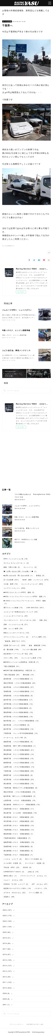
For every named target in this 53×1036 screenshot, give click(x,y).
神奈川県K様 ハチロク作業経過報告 (19, 683)
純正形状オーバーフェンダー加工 (18, 654)
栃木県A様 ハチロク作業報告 (17, 725)
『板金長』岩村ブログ (15, 641)
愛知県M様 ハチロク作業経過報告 (18, 712)
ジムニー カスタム (13, 880)
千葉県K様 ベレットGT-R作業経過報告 (21, 733)
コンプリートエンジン (15, 588)
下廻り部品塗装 (11, 674)
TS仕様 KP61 (11, 867)
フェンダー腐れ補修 (32, 649)
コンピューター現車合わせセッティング (21, 612)
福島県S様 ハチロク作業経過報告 (18, 741)
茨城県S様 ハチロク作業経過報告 (19, 691)
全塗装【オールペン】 (15, 645)
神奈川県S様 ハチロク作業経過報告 (19, 792)
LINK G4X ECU (35, 607)
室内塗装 (28, 674)
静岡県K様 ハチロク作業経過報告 (19, 762)
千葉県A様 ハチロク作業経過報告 (19, 771)
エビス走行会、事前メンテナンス (16, 350)
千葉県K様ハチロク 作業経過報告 (18, 855)
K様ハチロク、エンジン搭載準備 (16, 330)
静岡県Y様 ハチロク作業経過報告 (18, 775)
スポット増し (11, 658)
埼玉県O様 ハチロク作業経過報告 (19, 779)
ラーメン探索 (35, 892)
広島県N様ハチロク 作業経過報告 (19, 809)
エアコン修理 (39, 637)
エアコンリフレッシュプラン (16, 637)
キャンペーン (30, 567)
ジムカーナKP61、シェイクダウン (17, 310)
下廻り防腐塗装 (11, 666)
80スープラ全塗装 (33, 859)
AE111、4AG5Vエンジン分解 (26, 539)
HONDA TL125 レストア (16, 884)
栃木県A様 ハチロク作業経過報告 (19, 687)
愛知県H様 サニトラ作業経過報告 (19, 754)
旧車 (43, 620)
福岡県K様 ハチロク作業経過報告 (18, 708)
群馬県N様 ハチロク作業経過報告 (18, 695)
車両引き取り (10, 876)
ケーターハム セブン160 (15, 737)
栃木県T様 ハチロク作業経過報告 (18, 700)
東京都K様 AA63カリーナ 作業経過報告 (22, 804)
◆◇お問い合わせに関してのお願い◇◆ (20, 571)
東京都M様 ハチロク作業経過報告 (19, 750)
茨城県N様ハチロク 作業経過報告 (18, 846)
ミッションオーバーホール (16, 616)
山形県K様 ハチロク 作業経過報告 (19, 800)
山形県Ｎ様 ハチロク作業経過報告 (19, 767)
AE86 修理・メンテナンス (35, 580)
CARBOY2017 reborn (14, 871)
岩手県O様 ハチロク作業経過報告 (18, 704)
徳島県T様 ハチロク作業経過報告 (19, 758)
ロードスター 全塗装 (35, 863)
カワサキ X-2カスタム (15, 892)
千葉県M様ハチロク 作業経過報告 (19, 830)
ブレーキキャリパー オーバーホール (20, 620)
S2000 (27, 867)
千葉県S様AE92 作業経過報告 (17, 838)
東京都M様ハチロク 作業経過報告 (18, 851)
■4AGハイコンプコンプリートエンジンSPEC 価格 (25, 596)
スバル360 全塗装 (13, 863)
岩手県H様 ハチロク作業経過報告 (18, 716)
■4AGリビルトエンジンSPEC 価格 (19, 592)
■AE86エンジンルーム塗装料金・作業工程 (21, 662)
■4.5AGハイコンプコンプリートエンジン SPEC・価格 (25, 602)
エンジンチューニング (32, 584)
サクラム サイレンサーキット (16, 563)
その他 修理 (11, 584)
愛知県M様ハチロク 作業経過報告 (18, 834)
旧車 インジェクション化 (16, 624)
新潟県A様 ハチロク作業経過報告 (18, 679)
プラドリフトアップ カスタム (33, 876)
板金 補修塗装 (37, 645)
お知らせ (33, 871)
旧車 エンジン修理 (13, 628)
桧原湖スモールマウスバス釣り (17, 888)
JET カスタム (39, 884)
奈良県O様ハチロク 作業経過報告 (19, 825)
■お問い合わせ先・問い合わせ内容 (18, 575)
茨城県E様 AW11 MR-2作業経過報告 (20, 746)
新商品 (40, 575)
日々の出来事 (7, 21)
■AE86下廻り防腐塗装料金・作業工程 (19, 670)
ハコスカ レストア (13, 859)
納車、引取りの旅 (12, 567)
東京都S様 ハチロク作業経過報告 (19, 783)
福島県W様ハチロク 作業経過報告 (19, 842)
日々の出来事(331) (8, 246)
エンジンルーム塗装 (31, 658)
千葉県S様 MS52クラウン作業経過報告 (20, 788)
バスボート (41, 888)
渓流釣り (9, 897)
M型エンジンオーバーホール (16, 633)
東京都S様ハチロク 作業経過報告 (19, 817)
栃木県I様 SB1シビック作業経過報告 (20, 796)
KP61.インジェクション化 (16, 559)
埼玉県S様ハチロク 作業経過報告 (19, 821)
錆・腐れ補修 (11, 649)
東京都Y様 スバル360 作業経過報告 (20, 813)
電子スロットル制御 (13, 607)
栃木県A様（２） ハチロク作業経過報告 (21, 721)
